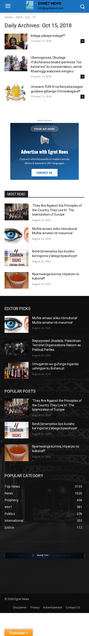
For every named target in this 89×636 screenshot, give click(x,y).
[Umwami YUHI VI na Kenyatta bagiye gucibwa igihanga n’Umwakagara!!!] (16, 92)
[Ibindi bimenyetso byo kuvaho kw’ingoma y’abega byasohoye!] (17, 257)
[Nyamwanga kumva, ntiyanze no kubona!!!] (17, 280)
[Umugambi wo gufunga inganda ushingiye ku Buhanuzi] (17, 370)
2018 (19, 17)
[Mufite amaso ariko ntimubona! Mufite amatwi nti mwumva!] (17, 235)
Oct (27, 17)
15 (34, 17)
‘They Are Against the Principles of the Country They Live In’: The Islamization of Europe (57, 210)
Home (9, 17)
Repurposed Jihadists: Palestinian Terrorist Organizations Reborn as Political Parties (56, 345)
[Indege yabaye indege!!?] (16, 41)
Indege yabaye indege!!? (48, 36)
